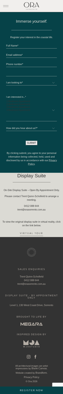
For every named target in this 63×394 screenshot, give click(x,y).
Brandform (41, 373)
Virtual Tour (31, 233)
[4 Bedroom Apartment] (31, 110)
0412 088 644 (31, 280)
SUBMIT (31, 143)
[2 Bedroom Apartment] (31, 104)
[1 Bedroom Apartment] (31, 101)
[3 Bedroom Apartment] (31, 107)
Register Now (31, 390)
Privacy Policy (31, 377)
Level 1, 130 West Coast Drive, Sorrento (31, 305)
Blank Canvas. (39, 368)
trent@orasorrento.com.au (31, 284)
